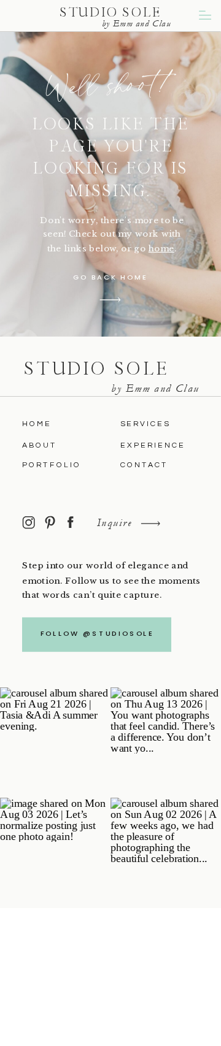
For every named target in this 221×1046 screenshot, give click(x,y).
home (161, 248)
